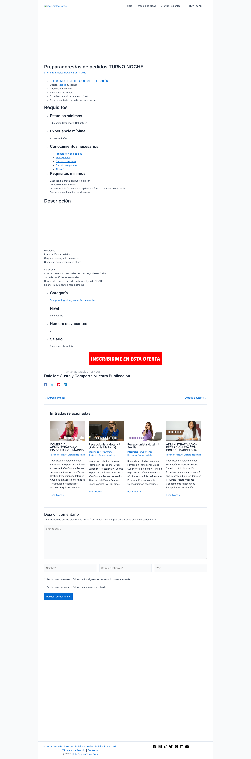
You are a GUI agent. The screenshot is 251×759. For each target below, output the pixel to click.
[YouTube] (187, 746)
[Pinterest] (58, 384)
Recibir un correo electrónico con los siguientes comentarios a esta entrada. (89, 579)
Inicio (46, 746)
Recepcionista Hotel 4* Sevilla (143, 446)
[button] (181, 6)
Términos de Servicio (73, 750)
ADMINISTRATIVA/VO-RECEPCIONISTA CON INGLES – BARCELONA (181, 447)
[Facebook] (45, 384)
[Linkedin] (65, 384)
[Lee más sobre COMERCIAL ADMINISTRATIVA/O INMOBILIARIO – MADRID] (67, 430)
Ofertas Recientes (76, 454)
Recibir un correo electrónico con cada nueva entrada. (77, 587)
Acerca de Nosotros (62, 746)
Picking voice (63, 157)
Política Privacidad (105, 746)
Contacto (93, 750)
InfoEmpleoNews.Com (85, 754)
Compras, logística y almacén (66, 300)
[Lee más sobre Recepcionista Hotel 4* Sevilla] (144, 430)
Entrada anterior (54, 398)
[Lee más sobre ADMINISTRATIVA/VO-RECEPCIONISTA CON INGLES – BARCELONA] (183, 430)
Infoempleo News (58, 454)
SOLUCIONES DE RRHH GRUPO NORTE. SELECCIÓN (79, 81)
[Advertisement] (125, 42)
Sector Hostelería (107, 455)
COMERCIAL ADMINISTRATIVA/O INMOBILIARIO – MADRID (67, 447)
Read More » (57, 495)
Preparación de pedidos (69, 153)
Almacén (60, 169)
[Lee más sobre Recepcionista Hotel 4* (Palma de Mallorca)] (106, 430)
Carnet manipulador (67, 165)
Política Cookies (84, 746)
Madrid (62, 84)
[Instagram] (160, 746)
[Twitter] (52, 384)
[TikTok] (165, 746)
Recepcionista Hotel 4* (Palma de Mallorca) (104, 446)
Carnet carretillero (66, 161)
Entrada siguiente (195, 398)
